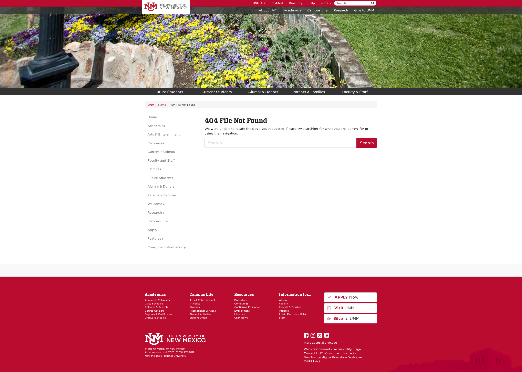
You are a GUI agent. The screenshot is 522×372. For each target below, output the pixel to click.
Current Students (216, 92)
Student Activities (200, 314)
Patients (284, 310)
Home (162, 104)
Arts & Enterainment (163, 134)
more (325, 3)
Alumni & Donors (263, 92)
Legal (358, 349)
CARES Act (312, 361)
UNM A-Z (259, 3)
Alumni (283, 300)
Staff (282, 317)
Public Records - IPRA (292, 314)
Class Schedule (154, 303)
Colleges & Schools (156, 307)
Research (341, 10)
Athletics (194, 303)
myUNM (277, 3)
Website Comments (318, 349)
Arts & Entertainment (202, 300)
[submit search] (372, 3)
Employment (242, 310)
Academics (292, 10)
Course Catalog (154, 310)
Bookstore (240, 300)
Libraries (154, 169)
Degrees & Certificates (158, 314)
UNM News (241, 317)
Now (345, 297)
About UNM (268, 10)
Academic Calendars (157, 300)
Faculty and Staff (161, 160)
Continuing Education (247, 307)
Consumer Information (165, 247)
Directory (295, 3)
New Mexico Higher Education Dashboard (333, 357)
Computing (241, 303)
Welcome (154, 204)
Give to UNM (364, 10)
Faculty (283, 303)
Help (312, 3)
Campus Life (317, 10)
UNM (151, 104)
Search (367, 143)
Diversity (194, 307)
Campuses (155, 143)
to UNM (346, 318)
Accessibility (343, 349)
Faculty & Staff (355, 92)
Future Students (169, 92)
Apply (152, 230)
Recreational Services (202, 310)
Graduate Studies (155, 317)
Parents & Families (309, 92)
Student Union (198, 317)
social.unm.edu (326, 342)
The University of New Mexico (166, 7)
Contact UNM (313, 353)
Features (154, 238)
